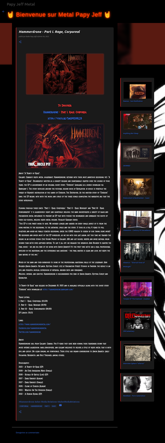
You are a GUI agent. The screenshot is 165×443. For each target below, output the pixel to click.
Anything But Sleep (130, 133)
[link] (50, 112)
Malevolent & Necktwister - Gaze (136, 198)
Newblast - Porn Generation (134, 396)
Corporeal (24, 406)
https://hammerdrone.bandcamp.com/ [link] (58, 289)
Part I (47, 406)
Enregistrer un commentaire (27, 433)
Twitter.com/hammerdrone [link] (30, 332)
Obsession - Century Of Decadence (137, 230)
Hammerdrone (36, 406)
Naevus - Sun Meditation (133, 101)
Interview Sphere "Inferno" (134, 363)
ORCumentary (128, 331)
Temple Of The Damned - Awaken (136, 299)
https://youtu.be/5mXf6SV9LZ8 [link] (65, 118)
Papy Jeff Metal (21, 4)
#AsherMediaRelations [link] (68, 402)
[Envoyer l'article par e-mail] (60, 406)
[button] (20, 42)
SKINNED (126, 166)
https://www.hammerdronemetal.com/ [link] (34, 324)
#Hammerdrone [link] (26, 402)
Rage (54, 406)
